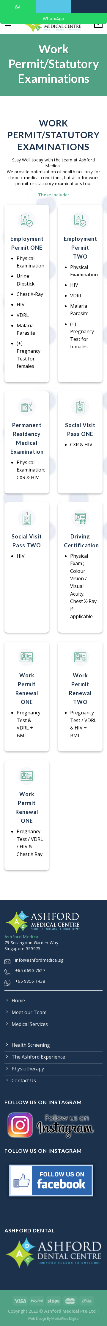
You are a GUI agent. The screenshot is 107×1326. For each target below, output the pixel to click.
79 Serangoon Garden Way (31, 942)
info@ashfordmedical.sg (39, 960)
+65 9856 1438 (30, 981)
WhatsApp (53, 19)
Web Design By (53, 1319)
